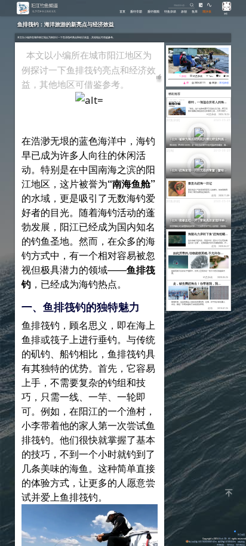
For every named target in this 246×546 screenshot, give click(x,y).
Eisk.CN (222, 538)
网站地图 (241, 541)
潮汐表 (206, 11)
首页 (122, 11)
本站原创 (224, 82)
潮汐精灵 (230, 544)
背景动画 (241, 534)
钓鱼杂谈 (170, 11)
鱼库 (195, 11)
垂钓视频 (153, 11)
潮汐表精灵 (240, 544)
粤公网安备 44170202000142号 (203, 541)
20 (227, 76)
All (229, 538)
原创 (184, 11)
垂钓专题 (136, 11)
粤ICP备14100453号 (227, 541)
